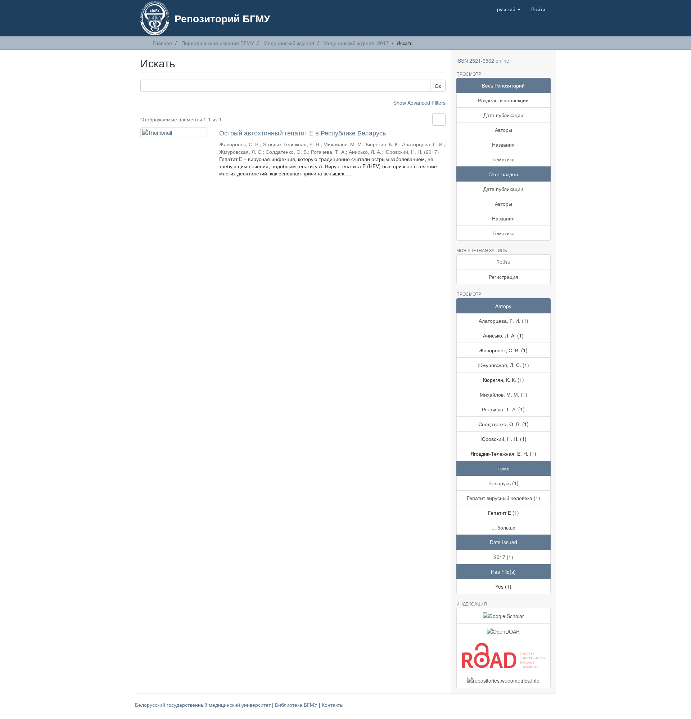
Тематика (503, 159)
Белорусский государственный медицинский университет (203, 704)
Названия (503, 144)
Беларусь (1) (503, 483)
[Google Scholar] (503, 616)
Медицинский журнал (288, 42)
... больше (503, 527)
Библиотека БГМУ (297, 704)
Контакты (332, 704)
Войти (503, 261)
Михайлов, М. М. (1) (503, 394)
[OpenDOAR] (503, 631)
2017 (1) (503, 557)
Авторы (503, 129)
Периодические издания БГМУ (217, 42)
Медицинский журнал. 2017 (356, 42)
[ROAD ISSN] (503, 655)
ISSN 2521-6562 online (482, 60)
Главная (162, 42)
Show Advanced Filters (419, 102)
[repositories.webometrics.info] (503, 680)
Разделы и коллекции (503, 100)
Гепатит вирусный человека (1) (503, 497)
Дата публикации (503, 115)
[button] (509, 9)
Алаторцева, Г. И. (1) (503, 320)
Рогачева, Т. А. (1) (503, 409)
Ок (438, 85)
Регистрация (503, 276)
